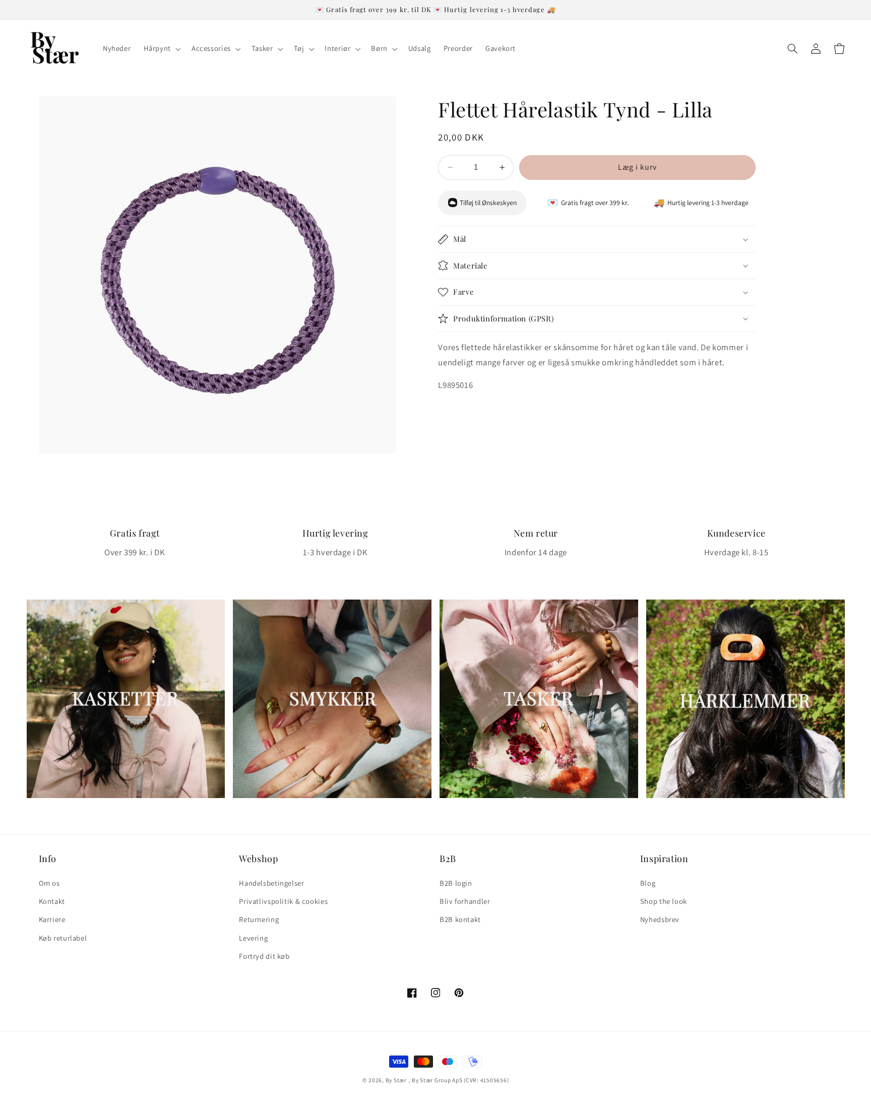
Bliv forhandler (465, 901)
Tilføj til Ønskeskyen (488, 202)
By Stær (396, 1080)
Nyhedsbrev (659, 919)
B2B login (456, 883)
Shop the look (663, 901)
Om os (49, 883)
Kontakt (52, 901)
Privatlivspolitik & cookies (283, 901)
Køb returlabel (63, 938)
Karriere (52, 919)
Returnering (259, 919)
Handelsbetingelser (271, 883)
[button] (161, 49)
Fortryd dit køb (264, 956)
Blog (648, 883)
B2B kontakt (460, 919)
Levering (253, 938)
